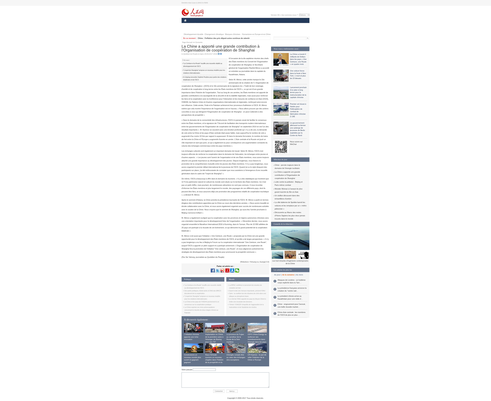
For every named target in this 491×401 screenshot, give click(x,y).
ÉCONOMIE (199, 24)
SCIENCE (234, 24)
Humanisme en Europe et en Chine (256, 34)
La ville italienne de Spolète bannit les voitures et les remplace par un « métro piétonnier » (290, 205)
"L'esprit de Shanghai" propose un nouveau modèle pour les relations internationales (204, 71)
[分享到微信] (237, 270)
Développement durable (193, 34)
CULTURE (246, 24)
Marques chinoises (232, 34)
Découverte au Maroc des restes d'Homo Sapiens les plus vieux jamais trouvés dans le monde (290, 215)
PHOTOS (189, 29)
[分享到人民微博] (227, 270)
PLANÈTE (269, 24)
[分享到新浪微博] (222, 270)
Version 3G (275, 15)
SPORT (279, 24)
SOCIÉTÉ (257, 24)
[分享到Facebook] (213, 270)
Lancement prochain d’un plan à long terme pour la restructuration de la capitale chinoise (298, 92)
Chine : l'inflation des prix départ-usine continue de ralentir (224, 38)
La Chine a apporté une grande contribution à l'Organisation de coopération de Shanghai (287, 175)
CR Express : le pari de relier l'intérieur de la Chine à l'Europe (257, 357)
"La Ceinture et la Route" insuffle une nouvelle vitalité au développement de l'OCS (202, 65)
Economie (199, 42)
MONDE (212, 24)
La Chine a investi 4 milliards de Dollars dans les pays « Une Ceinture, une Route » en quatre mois (298, 59)
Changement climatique (214, 34)
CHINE (188, 24)
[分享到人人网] (232, 270)
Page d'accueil (187, 42)
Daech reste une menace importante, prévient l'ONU (247, 291)
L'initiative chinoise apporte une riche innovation (191, 336)
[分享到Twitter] (218, 270)
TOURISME (290, 24)
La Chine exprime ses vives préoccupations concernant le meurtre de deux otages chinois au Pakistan (201, 310)
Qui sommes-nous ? (290, 15)
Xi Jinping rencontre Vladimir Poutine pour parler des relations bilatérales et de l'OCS (204, 78)
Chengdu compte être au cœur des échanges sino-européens (235, 357)
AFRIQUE (222, 24)
